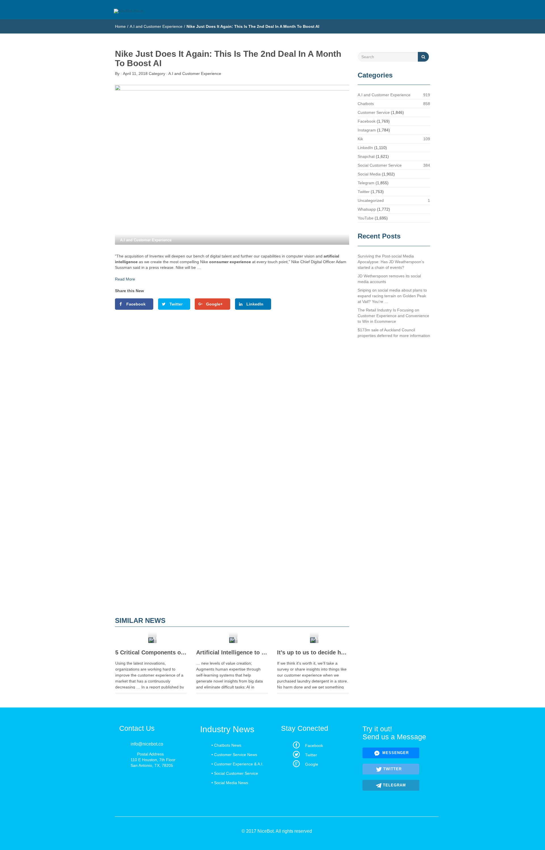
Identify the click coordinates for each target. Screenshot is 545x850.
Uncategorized (371, 200)
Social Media (369, 174)
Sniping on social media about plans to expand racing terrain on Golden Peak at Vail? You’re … (392, 296)
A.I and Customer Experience (156, 26)
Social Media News (231, 782)
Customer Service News (235, 754)
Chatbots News (227, 745)
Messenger (395, 753)
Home (120, 26)
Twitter (364, 191)
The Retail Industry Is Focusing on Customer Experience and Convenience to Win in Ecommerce (393, 316)
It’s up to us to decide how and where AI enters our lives (313, 652)
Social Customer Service (380, 165)
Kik (360, 139)
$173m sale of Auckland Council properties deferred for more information (394, 333)
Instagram (367, 130)
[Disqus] (232, 392)
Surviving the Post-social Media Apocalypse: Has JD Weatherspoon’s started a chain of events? (391, 262)
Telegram (366, 183)
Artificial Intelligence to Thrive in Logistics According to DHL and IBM (232, 652)
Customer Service (374, 112)
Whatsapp (367, 209)
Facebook (367, 121)
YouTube (366, 218)
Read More (125, 279)
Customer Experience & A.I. (238, 764)
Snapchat (366, 156)
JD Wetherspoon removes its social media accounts (389, 279)
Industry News (227, 729)
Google (311, 764)
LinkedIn (365, 147)
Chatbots (366, 103)
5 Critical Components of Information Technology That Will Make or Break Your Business (151, 652)
